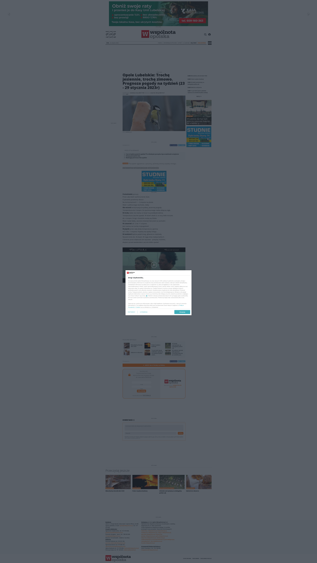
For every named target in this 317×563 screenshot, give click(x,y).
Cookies (138, 307)
